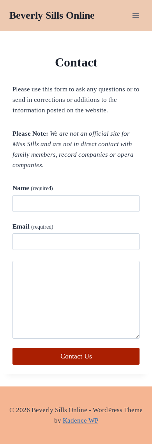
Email (32, 226)
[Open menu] (135, 15)
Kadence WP (80, 420)
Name (32, 188)
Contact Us (76, 356)
